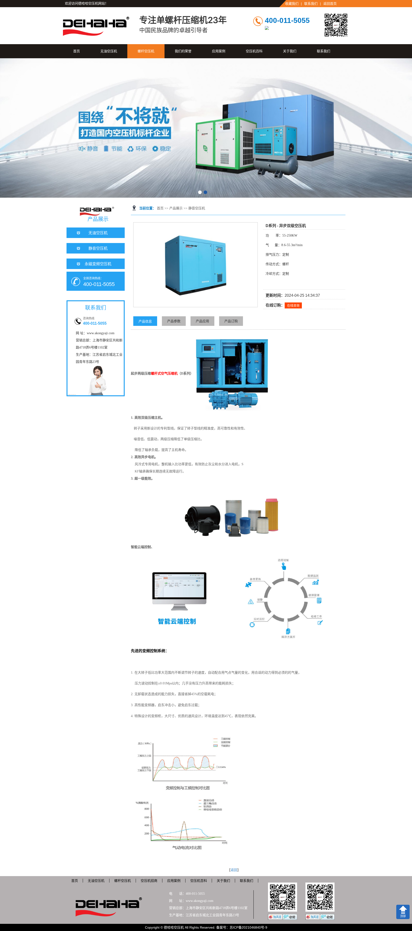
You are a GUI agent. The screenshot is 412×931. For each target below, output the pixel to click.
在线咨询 (293, 305)
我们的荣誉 (183, 51)
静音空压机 (196, 208)
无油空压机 (108, 51)
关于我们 (289, 51)
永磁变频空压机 (98, 264)
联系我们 (311, 3)
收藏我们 (292, 3)
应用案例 (218, 51)
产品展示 (176, 208)
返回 (234, 870)
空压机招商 (149, 881)
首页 (76, 51)
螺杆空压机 (146, 51)
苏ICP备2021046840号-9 (248, 927)
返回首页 (330, 3)
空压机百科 (254, 51)
